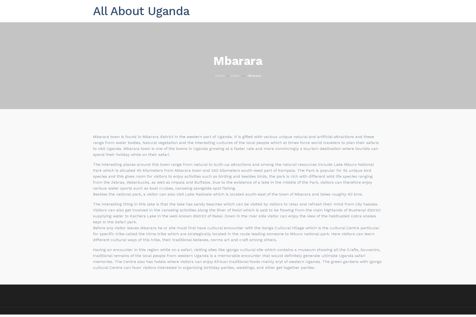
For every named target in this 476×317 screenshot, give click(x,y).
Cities (235, 76)
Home (220, 76)
